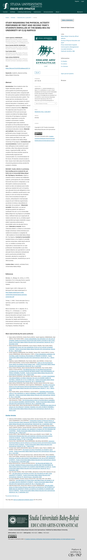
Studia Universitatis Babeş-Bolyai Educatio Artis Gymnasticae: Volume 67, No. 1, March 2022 (31, 373)
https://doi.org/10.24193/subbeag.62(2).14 (18, 68)
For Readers (64, 61)
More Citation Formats (41, 103)
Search (81, 12)
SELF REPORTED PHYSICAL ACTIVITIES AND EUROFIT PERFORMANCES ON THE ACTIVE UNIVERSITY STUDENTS (32, 458)
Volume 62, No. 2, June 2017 (24, 17)
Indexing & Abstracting (24, 12)
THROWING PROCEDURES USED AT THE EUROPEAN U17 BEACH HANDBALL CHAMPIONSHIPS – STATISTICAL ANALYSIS (32, 393)
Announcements (48, 12)
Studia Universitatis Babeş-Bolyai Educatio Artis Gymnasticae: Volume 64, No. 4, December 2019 (31, 483)
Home (7, 17)
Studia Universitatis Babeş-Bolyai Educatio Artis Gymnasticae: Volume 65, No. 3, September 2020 (32, 468)
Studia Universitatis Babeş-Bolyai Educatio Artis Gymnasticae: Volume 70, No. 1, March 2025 (30, 445)
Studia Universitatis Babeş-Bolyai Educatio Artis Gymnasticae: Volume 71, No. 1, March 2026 (31, 388)
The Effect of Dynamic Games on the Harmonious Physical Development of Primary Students (32, 385)
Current (5, 12)
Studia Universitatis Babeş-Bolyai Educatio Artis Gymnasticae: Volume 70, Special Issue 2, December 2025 (29, 476)
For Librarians (64, 66)
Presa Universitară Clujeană (69, 45)
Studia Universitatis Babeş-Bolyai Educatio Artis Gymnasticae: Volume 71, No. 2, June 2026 (28, 438)
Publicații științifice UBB (68, 51)
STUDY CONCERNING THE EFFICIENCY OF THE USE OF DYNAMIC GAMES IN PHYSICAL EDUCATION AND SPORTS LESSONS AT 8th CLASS (32, 339)
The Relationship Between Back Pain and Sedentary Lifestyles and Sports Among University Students (30, 435)
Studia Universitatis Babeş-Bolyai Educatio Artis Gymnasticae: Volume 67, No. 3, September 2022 (32, 402)
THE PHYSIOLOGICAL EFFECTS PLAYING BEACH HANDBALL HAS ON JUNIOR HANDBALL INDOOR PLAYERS (32, 401)
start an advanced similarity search (23, 499)
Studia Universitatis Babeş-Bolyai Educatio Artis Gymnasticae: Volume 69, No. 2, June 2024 (32, 365)
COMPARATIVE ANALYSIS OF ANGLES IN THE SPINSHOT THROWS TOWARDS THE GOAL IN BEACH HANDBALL (32, 406)
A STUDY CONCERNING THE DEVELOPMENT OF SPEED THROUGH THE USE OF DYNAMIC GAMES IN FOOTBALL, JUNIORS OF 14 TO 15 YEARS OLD (32, 377)
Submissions (37, 12)
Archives (12, 12)
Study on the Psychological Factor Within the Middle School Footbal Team (31, 363)
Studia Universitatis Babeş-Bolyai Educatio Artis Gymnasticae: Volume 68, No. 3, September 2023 (32, 423)
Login (82, 1)
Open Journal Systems (67, 73)
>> (18, 496)
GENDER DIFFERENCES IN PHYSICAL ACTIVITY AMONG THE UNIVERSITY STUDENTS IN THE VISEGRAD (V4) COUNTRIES (32, 429)
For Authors (64, 64)
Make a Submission (67, 20)
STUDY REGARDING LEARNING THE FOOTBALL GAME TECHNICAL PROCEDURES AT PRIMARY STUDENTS (32, 355)
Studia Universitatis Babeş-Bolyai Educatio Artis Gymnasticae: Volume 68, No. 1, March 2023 (31, 357)
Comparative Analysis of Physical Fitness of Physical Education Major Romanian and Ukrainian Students (31, 421)
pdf (38, 72)
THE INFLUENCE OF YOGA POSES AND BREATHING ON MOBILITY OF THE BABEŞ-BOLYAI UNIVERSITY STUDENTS (31, 481)
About (57, 12)
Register (77, 1)
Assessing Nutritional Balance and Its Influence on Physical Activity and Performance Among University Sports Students (32, 442)
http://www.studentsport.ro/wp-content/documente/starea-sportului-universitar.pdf (16, 295)
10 (15, 496)
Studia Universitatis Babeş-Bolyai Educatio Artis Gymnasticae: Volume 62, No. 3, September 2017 (31, 380)
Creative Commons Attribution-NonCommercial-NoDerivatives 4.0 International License (45, 138)
